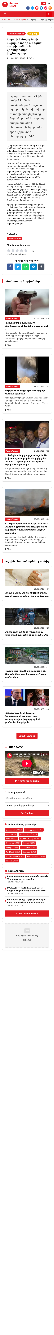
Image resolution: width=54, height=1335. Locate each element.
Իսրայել (12, 847)
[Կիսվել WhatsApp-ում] (25, 267)
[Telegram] (41, 8)
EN (49, 3)
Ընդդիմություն (36, 856)
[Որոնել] (49, 14)
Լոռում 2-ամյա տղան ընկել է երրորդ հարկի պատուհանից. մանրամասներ (27, 594)
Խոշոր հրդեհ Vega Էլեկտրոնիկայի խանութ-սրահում (25, 392)
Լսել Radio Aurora (28, 913)
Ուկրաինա (13, 843)
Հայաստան (14, 830)
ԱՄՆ (11, 834)
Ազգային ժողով (15, 856)
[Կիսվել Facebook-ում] (10, 267)
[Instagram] (50, 8)
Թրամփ (12, 861)
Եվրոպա (29, 852)
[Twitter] (32, 8)
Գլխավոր (6, 20)
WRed (31, 58)
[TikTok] (45, 8)
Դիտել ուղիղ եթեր (28, 780)
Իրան (11, 838)
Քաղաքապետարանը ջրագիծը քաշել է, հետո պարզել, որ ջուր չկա (27, 877)
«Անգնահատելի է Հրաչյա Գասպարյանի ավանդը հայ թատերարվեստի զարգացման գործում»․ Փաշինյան (22, 717)
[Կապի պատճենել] (41, 267)
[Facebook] (28, 8)
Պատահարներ (20, 20)
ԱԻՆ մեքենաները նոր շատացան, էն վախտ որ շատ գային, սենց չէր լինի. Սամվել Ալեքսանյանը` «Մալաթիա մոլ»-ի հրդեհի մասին (26, 460)
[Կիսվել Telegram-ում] (33, 267)
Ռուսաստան (28, 834)
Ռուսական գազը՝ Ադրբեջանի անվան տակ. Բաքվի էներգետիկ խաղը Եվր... (26, 901)
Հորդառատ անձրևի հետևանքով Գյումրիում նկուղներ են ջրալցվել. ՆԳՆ (26, 633)
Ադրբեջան (28, 847)
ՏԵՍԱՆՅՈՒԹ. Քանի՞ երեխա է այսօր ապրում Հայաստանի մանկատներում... (27, 889)
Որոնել (29, 812)
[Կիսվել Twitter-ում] (18, 267)
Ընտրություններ (30, 838)
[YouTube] (36, 8)
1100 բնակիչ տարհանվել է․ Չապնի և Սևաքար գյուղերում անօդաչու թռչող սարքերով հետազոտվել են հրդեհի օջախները (26, 528)
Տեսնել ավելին (27, 735)
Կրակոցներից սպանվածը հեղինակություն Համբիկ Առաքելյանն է (26, 325)
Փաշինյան (13, 852)
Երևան (29, 843)
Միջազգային (34, 830)
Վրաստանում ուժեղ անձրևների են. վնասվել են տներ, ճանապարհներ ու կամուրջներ (26, 674)
